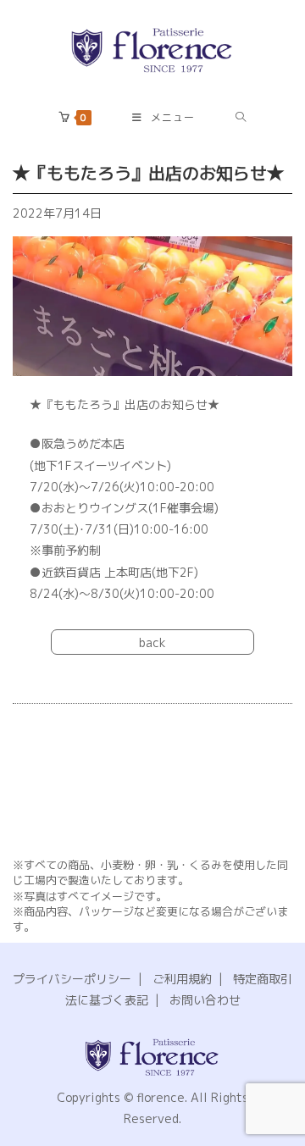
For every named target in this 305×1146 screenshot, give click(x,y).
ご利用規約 (182, 979)
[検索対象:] (241, 118)
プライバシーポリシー (72, 979)
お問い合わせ (205, 1000)
